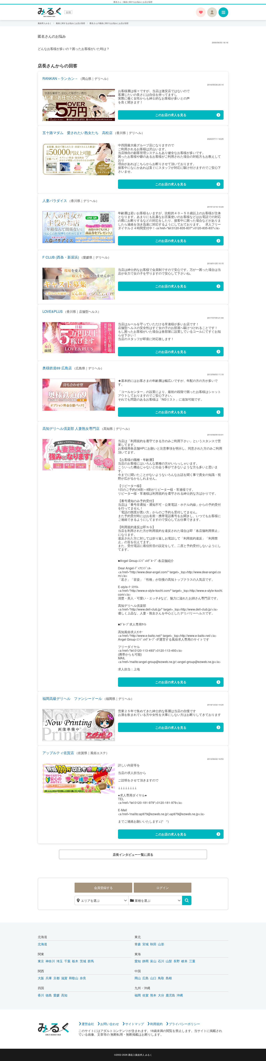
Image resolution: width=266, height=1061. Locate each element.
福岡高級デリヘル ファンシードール (72, 698)
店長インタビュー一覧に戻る (133, 854)
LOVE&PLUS (52, 311)
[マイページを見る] (212, 12)
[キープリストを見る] (201, 12)
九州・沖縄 (142, 988)
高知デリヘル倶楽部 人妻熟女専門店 (71, 428)
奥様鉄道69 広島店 (57, 368)
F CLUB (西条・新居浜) (60, 257)
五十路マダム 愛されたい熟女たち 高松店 (77, 133)
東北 (138, 937)
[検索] (186, 900)
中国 (138, 971)
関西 (41, 971)
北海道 (42, 937)
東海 (138, 954)
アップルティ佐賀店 (58, 753)
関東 (41, 954)
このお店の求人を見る (170, 115)
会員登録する (103, 887)
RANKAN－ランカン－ (60, 78)
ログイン (162, 887)
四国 (41, 988)
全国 (68, 12)
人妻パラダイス (54, 200)
